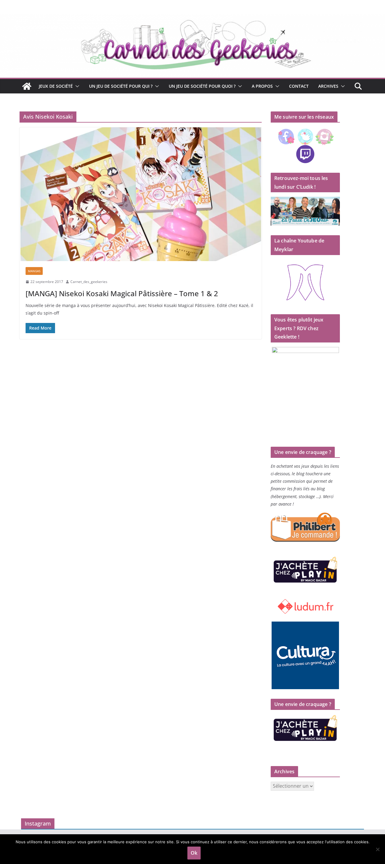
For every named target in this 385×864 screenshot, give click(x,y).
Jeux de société (56, 86)
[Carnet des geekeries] (192, 18)
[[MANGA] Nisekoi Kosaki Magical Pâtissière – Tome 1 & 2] (141, 194)
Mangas (34, 271)
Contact (299, 86)
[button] (76, 86)
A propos (262, 86)
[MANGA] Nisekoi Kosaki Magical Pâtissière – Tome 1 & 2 (122, 293)
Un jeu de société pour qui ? (120, 86)
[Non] (377, 849)
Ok (194, 853)
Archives (328, 86)
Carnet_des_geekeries (88, 281)
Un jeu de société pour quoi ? (202, 86)
